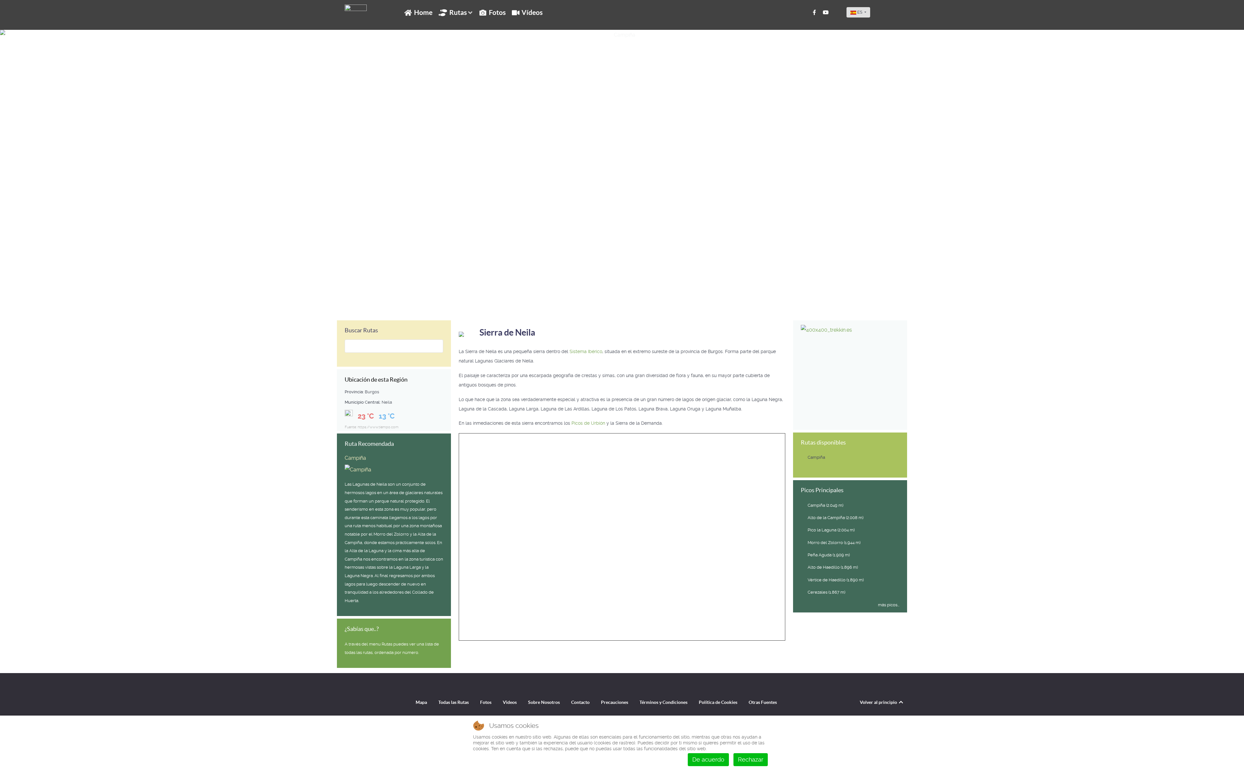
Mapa (421, 702)
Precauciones (614, 702)
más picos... (888, 604)
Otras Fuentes (763, 702)
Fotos (485, 702)
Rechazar (750, 759)
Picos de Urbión (588, 423)
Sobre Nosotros (544, 702)
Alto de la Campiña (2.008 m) (835, 517)
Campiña (21, 305)
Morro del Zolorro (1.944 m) (834, 542)
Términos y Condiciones (663, 702)
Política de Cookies (718, 702)
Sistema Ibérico (586, 351)
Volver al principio (879, 702)
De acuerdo (708, 759)
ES (859, 12)
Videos (510, 702)
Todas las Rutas (453, 702)
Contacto (580, 702)
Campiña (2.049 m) (825, 505)
